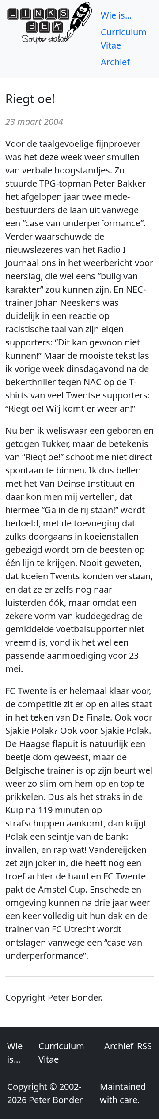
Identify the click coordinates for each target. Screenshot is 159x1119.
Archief (115, 62)
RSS (144, 1046)
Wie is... (116, 15)
